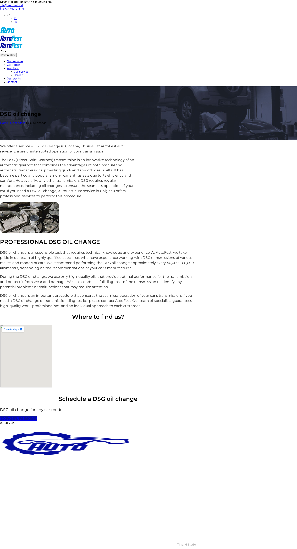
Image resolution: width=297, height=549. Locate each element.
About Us (13, 468)
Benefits (12, 471)
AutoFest (13, 68)
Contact (12, 82)
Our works (14, 78)
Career (18, 75)
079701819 (18, 518)
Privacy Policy (16, 528)
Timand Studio (186, 544)
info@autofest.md (11, 5)
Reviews (12, 478)
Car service (21, 71)
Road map (6, 512)
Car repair (13, 64)
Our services (15, 61)
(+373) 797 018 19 (12, 8)
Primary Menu (8, 55)
